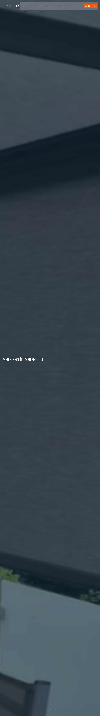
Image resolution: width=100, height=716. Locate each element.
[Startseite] (12, 6)
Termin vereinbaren (91, 5)
